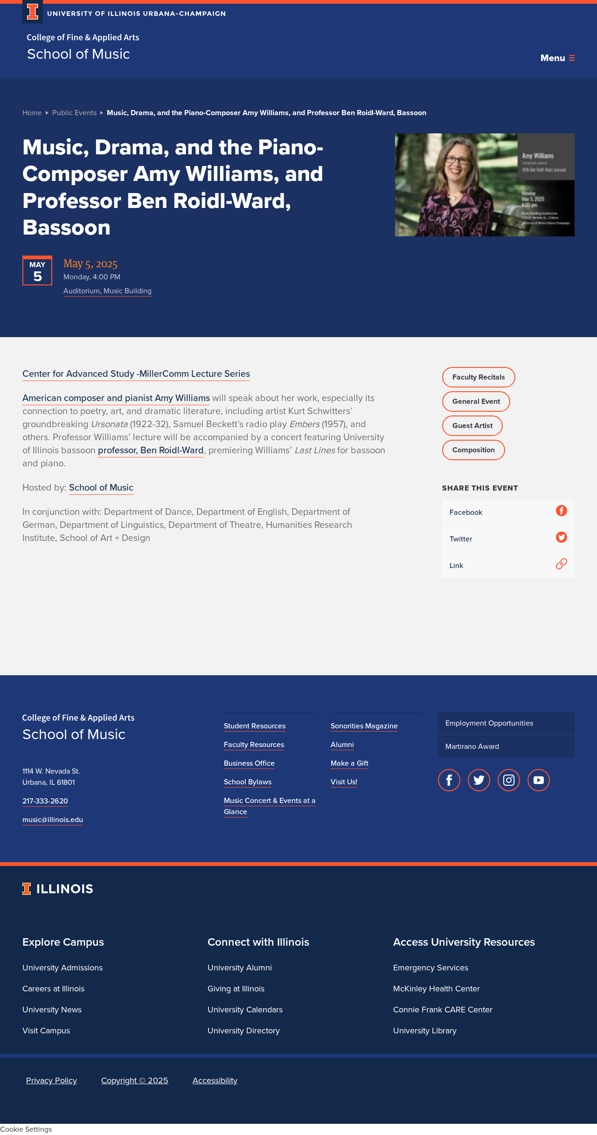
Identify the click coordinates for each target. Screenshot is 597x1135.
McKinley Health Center (436, 989)
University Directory (244, 1030)
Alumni (342, 744)
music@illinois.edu (52, 819)
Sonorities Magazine (364, 725)
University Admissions (62, 968)
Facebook (466, 512)
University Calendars (245, 1010)
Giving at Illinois (236, 989)
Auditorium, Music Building (107, 290)
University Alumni (240, 968)
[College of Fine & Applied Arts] (120, 38)
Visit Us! (344, 781)
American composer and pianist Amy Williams (116, 398)
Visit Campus (46, 1030)
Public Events (74, 112)
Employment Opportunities (489, 723)
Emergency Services (430, 968)
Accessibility (215, 1080)
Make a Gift (349, 763)
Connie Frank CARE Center (443, 1010)
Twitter (461, 538)
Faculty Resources (254, 744)
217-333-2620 (45, 801)
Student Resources (254, 725)
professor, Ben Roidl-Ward (151, 450)
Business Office (249, 763)
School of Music (78, 53)
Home (32, 112)
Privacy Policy (51, 1080)
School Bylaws (247, 781)
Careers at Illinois (53, 989)
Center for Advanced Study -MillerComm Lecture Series (136, 374)
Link (456, 565)
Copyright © (134, 1080)
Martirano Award (472, 746)
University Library (425, 1030)
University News (52, 1010)
